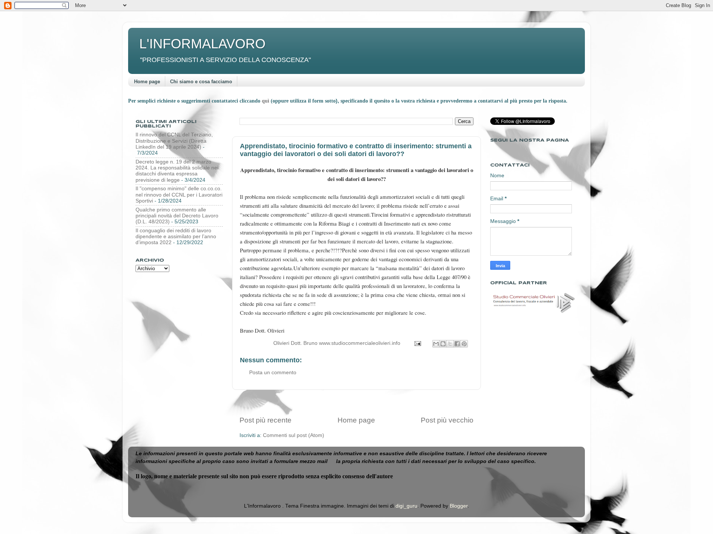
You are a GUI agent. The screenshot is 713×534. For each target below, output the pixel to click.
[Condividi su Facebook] (457, 343)
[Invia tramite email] (436, 343)
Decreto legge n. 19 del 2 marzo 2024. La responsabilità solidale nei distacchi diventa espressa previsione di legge (177, 171)
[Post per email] (417, 343)
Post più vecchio (447, 420)
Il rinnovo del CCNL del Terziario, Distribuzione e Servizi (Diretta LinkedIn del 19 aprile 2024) (174, 140)
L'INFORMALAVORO (202, 43)
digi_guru (406, 506)
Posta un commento (272, 372)
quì (266, 101)
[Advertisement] (356, 402)
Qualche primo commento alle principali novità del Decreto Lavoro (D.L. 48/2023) (177, 215)
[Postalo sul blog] (443, 343)
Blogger (459, 506)
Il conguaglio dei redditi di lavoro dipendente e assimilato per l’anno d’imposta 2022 (176, 236)
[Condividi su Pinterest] (464, 343)
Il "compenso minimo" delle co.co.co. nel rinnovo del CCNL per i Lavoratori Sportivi (179, 194)
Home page (147, 81)
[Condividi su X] (450, 343)
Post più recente (266, 420)
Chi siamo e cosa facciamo (201, 81)
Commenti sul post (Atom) (293, 435)
